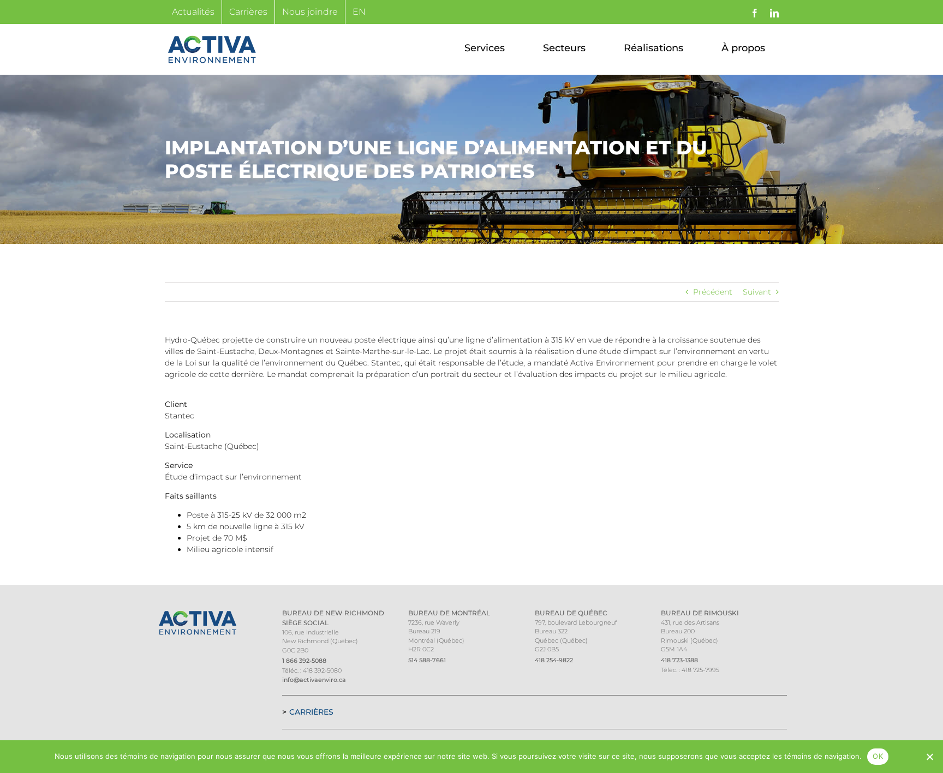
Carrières (311, 712)
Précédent (712, 292)
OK (878, 756)
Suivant (757, 292)
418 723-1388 (679, 660)
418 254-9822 (554, 660)
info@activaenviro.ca (314, 680)
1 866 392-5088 (304, 660)
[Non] (929, 756)
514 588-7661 (427, 660)
